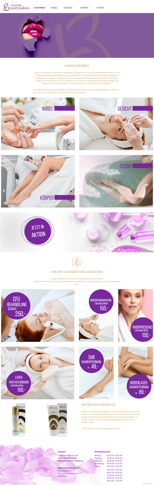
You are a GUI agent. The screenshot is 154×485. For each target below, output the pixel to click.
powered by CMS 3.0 (148, 483)
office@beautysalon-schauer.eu (71, 461)
